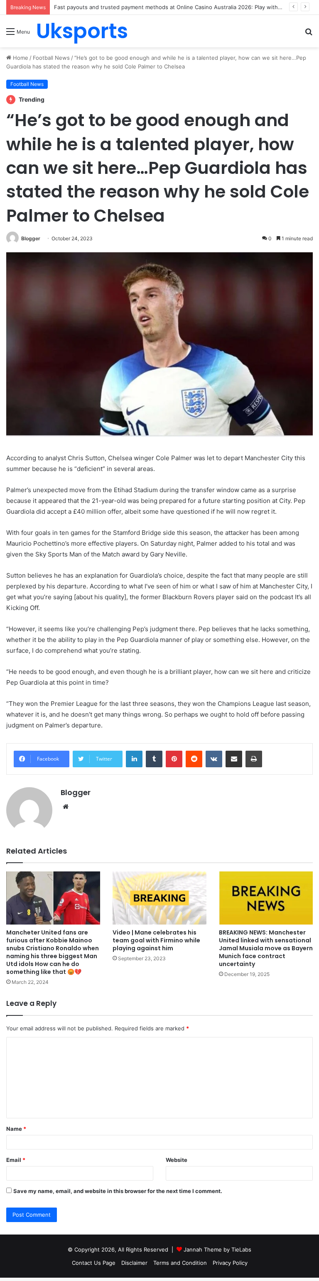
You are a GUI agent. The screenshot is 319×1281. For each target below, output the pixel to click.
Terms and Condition (180, 1262)
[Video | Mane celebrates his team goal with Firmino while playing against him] (159, 897)
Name (16, 1128)
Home (19, 57)
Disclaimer (134, 1262)
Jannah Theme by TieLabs (217, 1249)
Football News (51, 57)
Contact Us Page (93, 1262)
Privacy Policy (230, 1262)
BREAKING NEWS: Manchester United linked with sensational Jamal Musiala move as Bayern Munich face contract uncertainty (266, 948)
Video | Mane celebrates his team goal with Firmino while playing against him (156, 940)
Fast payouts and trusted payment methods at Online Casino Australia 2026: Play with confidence (181, 7)
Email (15, 1160)
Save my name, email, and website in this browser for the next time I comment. (117, 1191)
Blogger (30, 238)
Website (176, 1160)
